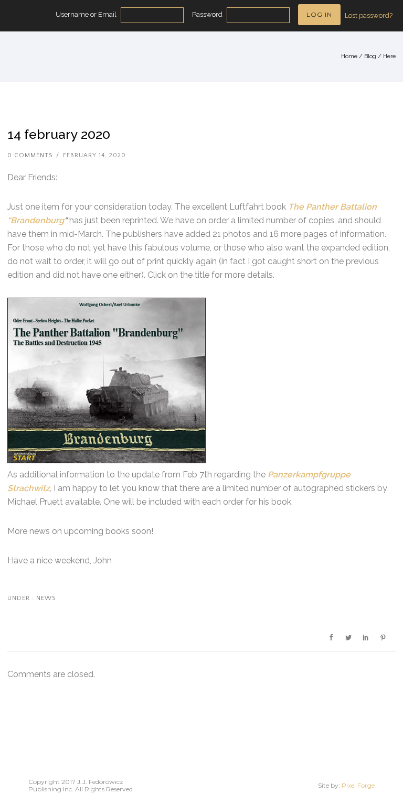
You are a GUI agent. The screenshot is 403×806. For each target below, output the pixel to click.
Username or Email (86, 14)
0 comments (29, 155)
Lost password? (369, 15)
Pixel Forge (358, 785)
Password (207, 14)
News (45, 598)
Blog (370, 56)
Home (349, 56)
